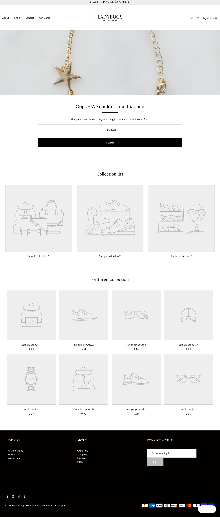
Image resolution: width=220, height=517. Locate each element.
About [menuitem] (5, 17)
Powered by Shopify (54, 505)
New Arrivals (15, 458)
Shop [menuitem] (17, 17)
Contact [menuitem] (29, 17)
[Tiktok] (24, 497)
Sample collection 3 (181, 256)
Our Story (82, 450)
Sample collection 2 (110, 256)
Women (12, 454)
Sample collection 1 (38, 256)
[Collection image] (38, 249)
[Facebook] (7, 497)
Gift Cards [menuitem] (44, 17)
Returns (81, 458)
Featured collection (110, 279)
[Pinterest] (19, 497)
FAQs (80, 462)
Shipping (82, 454)
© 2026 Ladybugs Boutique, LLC (23, 505)
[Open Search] (192, 17)
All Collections (15, 450)
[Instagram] (13, 497)
